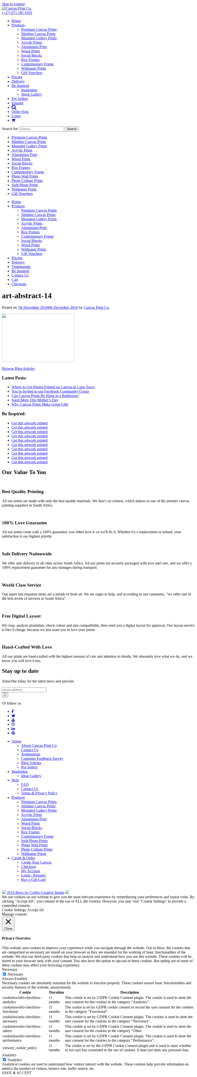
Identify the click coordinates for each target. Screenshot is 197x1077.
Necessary (15, 974)
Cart (15, 280)
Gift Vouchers (31, 73)
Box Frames (30, 60)
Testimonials (21, 267)
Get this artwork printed (30, 423)
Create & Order (23, 858)
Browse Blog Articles (18, 368)
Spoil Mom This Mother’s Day (35, 400)
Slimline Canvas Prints (38, 34)
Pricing (17, 77)
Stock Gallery (31, 94)
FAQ (25, 784)
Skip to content (13, 4)
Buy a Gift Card (33, 880)
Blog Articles (31, 763)
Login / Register (33, 875)
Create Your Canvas (36, 862)
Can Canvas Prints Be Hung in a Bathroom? (45, 396)
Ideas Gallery (31, 776)
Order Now (20, 112)
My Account (30, 871)
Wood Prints (30, 51)
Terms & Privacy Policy (39, 793)
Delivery (18, 81)
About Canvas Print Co (39, 745)
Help (15, 780)
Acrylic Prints (31, 42)
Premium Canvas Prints (39, 29)
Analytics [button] (9, 1055)
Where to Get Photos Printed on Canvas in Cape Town (53, 387)
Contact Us (20, 275)
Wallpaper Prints (33, 68)
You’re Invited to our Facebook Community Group (50, 391)
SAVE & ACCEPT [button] (16, 1073)
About (16, 741)
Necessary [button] (10, 969)
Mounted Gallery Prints (39, 38)
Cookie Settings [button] (14, 910)
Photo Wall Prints (25, 176)
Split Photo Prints (25, 185)
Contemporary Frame (37, 64)
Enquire (18, 103)
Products (18, 25)
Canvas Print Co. (97, 307)
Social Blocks (31, 55)
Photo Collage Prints (27, 181)
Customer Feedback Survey (42, 758)
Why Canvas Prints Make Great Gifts (40, 404)
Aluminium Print (34, 47)
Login (16, 116)
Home (16, 21)
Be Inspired (20, 86)
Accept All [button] (35, 910)
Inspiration (29, 90)
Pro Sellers (20, 99)
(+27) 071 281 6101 (17, 13)
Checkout (19, 284)
